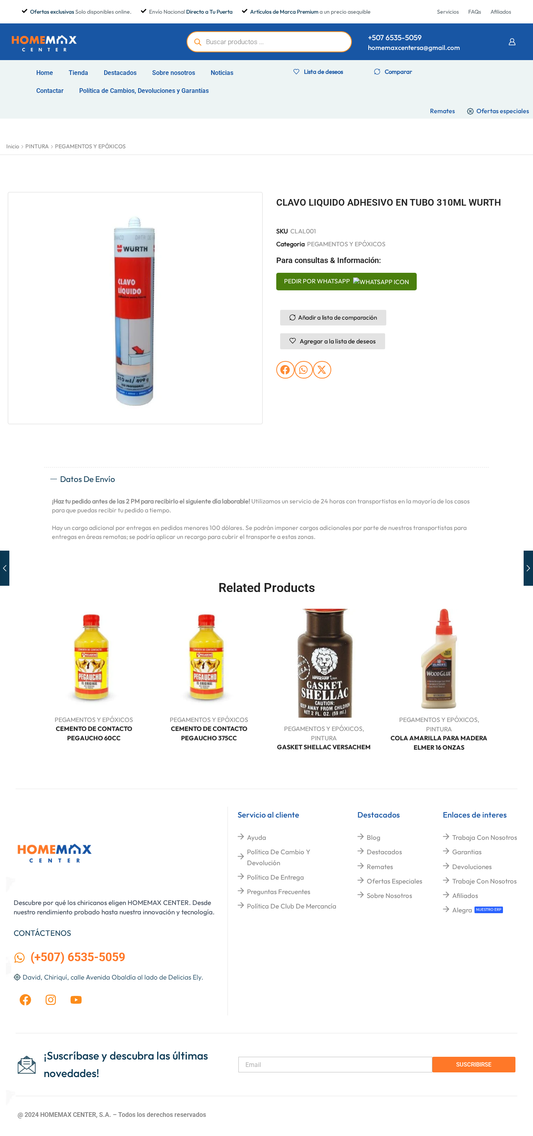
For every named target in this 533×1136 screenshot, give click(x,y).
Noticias (222, 72)
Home (44, 72)
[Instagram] (50, 1000)
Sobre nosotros (173, 72)
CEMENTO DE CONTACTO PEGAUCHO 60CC (94, 733)
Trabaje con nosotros (484, 881)
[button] (512, 42)
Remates (380, 866)
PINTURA (37, 146)
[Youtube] (76, 1000)
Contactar (50, 90)
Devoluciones (472, 866)
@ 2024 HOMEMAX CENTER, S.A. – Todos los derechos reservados (112, 1114)
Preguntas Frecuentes (278, 891)
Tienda (78, 72)
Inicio (12, 146)
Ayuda (256, 837)
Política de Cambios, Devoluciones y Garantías (144, 90)
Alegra (462, 910)
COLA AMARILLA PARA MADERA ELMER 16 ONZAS (439, 742)
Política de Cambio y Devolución (278, 857)
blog (373, 837)
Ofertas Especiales (394, 881)
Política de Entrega (275, 877)
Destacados (120, 72)
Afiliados (465, 895)
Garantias (466, 852)
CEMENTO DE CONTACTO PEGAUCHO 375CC (209, 733)
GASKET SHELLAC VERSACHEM (324, 747)
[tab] (266, 479)
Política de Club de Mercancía (291, 906)
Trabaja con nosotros (484, 837)
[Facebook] (25, 1000)
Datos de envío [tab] (87, 479)
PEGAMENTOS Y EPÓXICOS (90, 146)
